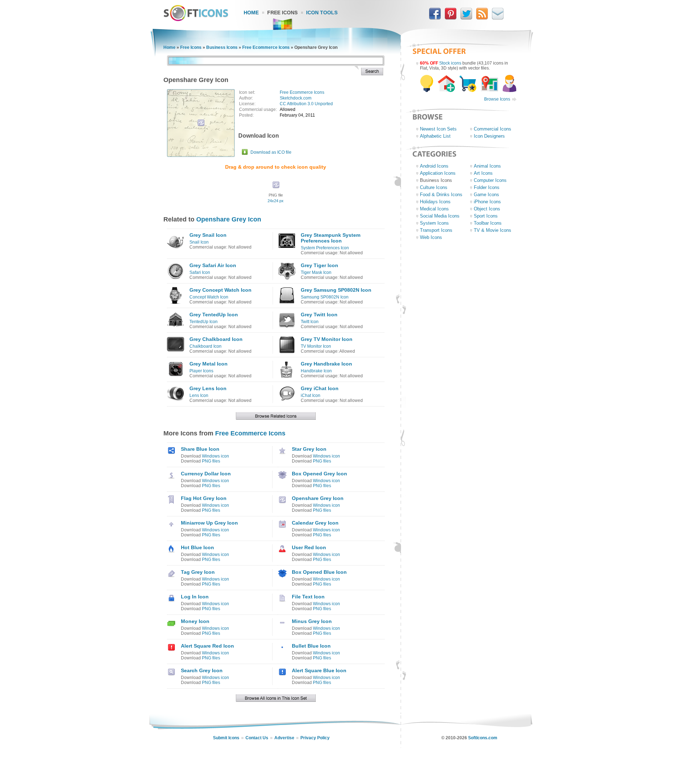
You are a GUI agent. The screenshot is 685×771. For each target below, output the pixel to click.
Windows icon (215, 456)
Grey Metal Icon (208, 364)
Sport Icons (486, 216)
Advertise (284, 737)
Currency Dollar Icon (206, 473)
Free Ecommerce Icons (266, 47)
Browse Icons (497, 99)
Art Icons (483, 173)
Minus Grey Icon (312, 621)
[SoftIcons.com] (195, 19)
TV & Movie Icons (492, 230)
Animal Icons (487, 166)
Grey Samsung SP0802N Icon (336, 290)
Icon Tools (322, 12)
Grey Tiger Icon (319, 265)
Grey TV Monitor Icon (326, 339)
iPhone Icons (487, 201)
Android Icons (434, 166)
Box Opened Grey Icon (319, 473)
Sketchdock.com (295, 98)
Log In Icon (195, 596)
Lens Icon (198, 395)
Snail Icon (199, 242)
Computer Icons (490, 180)
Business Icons (222, 47)
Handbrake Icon (316, 370)
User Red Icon (309, 547)
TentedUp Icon (203, 321)
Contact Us (256, 737)
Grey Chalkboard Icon (216, 339)
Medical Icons (434, 208)
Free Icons (282, 12)
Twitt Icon (310, 321)
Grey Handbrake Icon (326, 364)
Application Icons (438, 173)
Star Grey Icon (309, 449)
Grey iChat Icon (320, 388)
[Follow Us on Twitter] (466, 18)
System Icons (434, 223)
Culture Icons (433, 187)
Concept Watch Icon (208, 297)
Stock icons (450, 63)
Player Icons (201, 370)
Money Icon (195, 621)
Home (251, 12)
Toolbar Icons (488, 223)
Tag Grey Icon (198, 572)
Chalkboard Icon (205, 346)
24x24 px (276, 201)
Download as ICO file (270, 152)
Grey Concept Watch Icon (220, 290)
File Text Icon (308, 596)
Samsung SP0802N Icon (325, 297)
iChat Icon (310, 395)
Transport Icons (436, 230)
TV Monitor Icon (316, 346)
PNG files (211, 461)
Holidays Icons (435, 201)
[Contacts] (498, 18)
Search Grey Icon (202, 670)
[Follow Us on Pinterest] (450, 18)
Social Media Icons (440, 216)
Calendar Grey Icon (315, 523)
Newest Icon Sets (438, 129)
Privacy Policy (315, 737)
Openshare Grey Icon (228, 219)
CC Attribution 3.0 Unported (306, 103)
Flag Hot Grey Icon (204, 498)
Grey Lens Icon (208, 388)
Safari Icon (199, 272)
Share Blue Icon (200, 449)
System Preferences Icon (325, 247)
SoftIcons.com (482, 737)
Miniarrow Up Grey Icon (209, 523)
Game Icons (486, 194)
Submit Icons (226, 737)
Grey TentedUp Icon (213, 314)
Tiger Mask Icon (316, 272)
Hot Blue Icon (197, 547)
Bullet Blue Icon (311, 646)
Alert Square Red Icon (207, 646)
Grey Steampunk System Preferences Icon (330, 238)
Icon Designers (489, 136)
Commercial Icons (492, 129)
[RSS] (482, 18)
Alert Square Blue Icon (319, 670)
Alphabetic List (435, 136)
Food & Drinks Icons (441, 194)
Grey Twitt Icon (319, 314)
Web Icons (431, 237)
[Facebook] (435, 18)
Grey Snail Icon (208, 235)
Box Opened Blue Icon (319, 572)
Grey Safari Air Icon (212, 265)
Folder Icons (486, 187)
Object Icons (487, 208)
